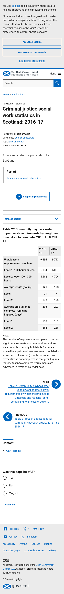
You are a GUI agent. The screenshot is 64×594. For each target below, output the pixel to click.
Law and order (16, 141)
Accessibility (9, 544)
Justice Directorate (24, 137)
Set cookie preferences (32, 60)
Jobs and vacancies (34, 550)
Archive (23, 544)
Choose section (13, 219)
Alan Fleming (13, 450)
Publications (18, 94)
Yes (11, 477)
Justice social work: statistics (24, 178)
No (10, 485)
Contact (36, 544)
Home (6, 94)
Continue (10, 504)
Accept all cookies (32, 42)
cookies (16, 5)
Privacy (52, 550)
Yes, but (13, 493)
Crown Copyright (11, 550)
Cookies (48, 544)
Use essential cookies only (32, 52)
